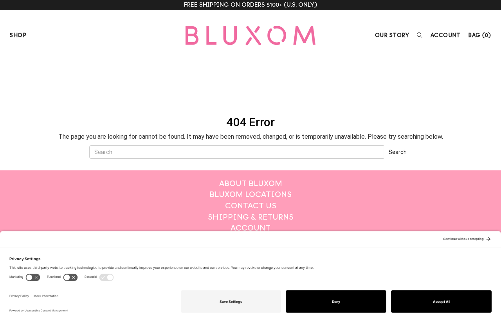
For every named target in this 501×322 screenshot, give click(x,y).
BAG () (479, 35)
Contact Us (250, 206)
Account (446, 35)
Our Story (392, 35)
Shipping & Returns (251, 217)
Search (398, 152)
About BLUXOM (250, 183)
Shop (18, 35)
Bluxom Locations (250, 194)
